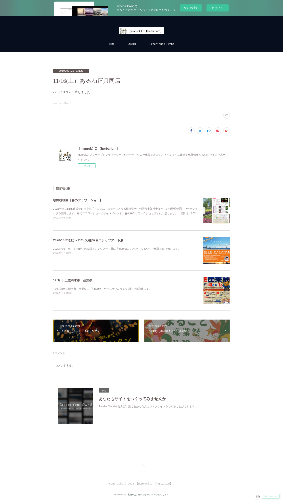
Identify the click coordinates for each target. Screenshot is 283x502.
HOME (112, 44)
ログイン (217, 8)
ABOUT (132, 44)
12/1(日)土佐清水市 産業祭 (72, 280)
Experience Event (161, 44)
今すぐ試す (191, 8)
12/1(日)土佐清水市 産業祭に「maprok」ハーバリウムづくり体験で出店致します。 (103, 288)
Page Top (141, 466)
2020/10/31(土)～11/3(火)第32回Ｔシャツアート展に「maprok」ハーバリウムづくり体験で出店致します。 (117, 248)
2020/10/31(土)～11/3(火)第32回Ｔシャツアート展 (88, 240)
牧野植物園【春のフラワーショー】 (78, 200)
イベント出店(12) (61, 103)
